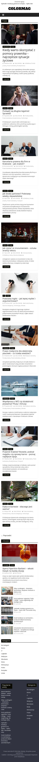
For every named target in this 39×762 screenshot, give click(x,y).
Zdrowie (23, 305)
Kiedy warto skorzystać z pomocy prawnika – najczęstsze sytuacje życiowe (19, 55)
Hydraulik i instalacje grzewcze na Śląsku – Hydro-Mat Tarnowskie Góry (25, 609)
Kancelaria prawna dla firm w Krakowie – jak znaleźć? (16, 162)
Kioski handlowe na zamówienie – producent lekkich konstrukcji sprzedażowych (24, 619)
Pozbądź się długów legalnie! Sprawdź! (16, 112)
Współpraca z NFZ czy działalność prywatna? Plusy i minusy (18, 402)
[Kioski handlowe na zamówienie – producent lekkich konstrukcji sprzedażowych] (7, 617)
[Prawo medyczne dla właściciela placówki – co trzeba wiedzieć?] (19, 326)
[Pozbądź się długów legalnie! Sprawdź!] (19, 87)
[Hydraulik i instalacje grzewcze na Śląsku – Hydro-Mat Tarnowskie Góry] (7, 608)
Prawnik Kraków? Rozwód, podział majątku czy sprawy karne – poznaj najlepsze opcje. (19, 454)
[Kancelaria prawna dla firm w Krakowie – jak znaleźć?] (19, 137)
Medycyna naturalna (30, 355)
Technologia (24, 118)
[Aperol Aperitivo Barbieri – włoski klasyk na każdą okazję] (19, 545)
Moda (11, 255)
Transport (23, 168)
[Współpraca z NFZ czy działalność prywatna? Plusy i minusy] (19, 377)
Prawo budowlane (12, 65)
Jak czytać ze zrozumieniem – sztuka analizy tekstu (19, 249)
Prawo (13, 47)
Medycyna (6, 348)
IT (3, 296)
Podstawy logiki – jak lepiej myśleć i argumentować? (19, 299)
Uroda (12, 565)
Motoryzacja (5, 665)
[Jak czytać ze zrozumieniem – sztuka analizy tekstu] (19, 224)
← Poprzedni (6, 535)
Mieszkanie (6, 47)
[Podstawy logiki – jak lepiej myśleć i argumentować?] (19, 274)
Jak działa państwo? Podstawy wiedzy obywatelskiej (17, 194)
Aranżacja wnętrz (27, 253)
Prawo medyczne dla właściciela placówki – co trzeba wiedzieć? (17, 352)
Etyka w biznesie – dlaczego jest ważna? (17, 507)
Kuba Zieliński (18, 63)
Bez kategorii (5, 645)
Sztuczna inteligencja (18, 255)
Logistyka (4, 653)
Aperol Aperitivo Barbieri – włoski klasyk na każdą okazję (18, 569)
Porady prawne (29, 116)
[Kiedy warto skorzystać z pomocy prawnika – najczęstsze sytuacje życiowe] (19, 25)
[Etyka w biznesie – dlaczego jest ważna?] (19, 482)
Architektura (27, 63)
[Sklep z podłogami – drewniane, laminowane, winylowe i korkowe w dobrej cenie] (7, 587)
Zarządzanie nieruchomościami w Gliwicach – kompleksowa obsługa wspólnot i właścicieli (24, 629)
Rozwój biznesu (21, 65)
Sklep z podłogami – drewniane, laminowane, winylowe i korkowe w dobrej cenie (24, 590)
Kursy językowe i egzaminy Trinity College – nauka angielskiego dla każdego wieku (24, 600)
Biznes (5, 108)
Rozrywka (5, 565)
